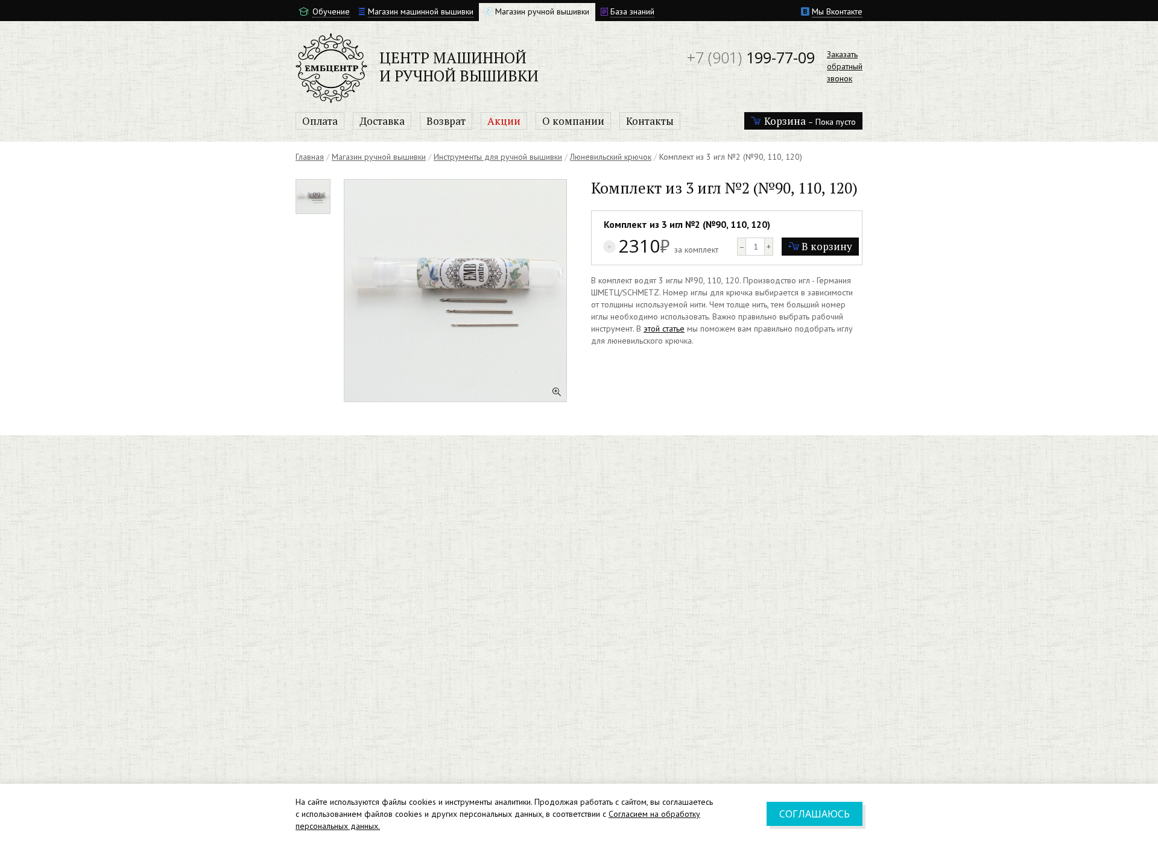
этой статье (664, 328)
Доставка (382, 121)
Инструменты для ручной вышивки (498, 156)
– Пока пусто (810, 121)
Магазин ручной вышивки (379, 156)
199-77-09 (751, 57)
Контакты (650, 121)
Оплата (320, 121)
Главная (310, 156)
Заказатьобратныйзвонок (844, 66)
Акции (503, 121)
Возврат (446, 121)
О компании (573, 121)
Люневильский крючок (610, 156)
